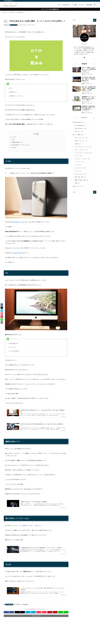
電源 (77, 183)
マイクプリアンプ (80, 168)
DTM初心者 (18, 604)
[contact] (84, 57)
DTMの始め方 (79, 122)
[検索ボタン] (94, 5)
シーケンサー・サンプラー (82, 158)
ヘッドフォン (79, 162)
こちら (7, 479)
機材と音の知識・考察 (81, 180)
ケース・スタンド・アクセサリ (83, 152)
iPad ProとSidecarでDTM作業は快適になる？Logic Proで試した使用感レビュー (42, 424)
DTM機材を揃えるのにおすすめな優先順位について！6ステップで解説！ (41, 547)
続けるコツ (79, 131)
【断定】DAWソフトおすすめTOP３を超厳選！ (34, 501)
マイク (78, 165)
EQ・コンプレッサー (81, 137)
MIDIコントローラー (81, 140)
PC (13, 139)
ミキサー (78, 171)
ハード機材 (78, 134)
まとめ (14, 147)
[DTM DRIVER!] (10, 5)
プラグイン (78, 186)
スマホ (14, 137)
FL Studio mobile (17, 252)
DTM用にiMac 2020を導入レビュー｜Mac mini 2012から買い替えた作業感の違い (42, 411)
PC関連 (78, 143)
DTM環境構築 (25, 604)
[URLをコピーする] (2, 322)
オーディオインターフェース (83, 146)
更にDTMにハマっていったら (20, 145)
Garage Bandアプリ (16, 222)
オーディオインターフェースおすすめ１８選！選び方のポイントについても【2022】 (42, 589)
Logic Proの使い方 (80, 128)
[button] (9, 612)
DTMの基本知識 (13, 24)
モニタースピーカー (80, 174)
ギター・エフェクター (81, 149)
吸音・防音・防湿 (80, 177)
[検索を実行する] (94, 20)
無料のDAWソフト (17, 142)
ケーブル (78, 155)
